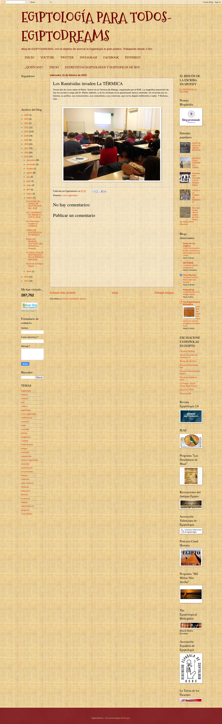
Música (24, 475)
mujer (23, 425)
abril (29, 189)
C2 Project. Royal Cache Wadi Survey (188, 384)
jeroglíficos (26, 437)
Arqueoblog (188, 290)
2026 (26, 115)
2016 (26, 152)
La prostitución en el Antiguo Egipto (191, 293)
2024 (26, 119)
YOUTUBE (47, 57)
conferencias (26, 418)
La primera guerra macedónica (190, 266)
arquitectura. (26, 456)
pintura (24, 433)
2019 (26, 140)
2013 (26, 281)
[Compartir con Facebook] (102, 191)
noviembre (31, 164)
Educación (25, 491)
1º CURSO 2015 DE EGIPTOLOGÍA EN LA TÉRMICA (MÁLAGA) (34, 256)
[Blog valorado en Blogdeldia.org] (29, 305)
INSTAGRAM (88, 57)
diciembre (31, 160)
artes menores (27, 483)
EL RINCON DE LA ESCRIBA (188, 90)
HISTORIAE (188, 263)
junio (29, 181)
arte (22, 402)
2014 (26, 277)
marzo (30, 194)
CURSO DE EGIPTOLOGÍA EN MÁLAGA (34, 232)
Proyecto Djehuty (187, 351)
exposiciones (27, 468)
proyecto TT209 (186, 390)
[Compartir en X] (99, 191)
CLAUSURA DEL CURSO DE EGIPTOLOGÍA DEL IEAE (34, 204)
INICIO (29, 57)
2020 (26, 136)
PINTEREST (133, 57)
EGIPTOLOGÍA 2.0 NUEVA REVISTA (196, 146)
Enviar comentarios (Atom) (74, 299)
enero (29, 271)
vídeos (24, 406)
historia (24, 395)
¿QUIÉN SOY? (34, 67)
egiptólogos (26, 410)
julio (29, 177)
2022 (26, 127)
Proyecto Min (185, 393)
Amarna (24, 398)
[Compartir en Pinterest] (105, 191)
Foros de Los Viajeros (189, 244)
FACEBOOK (111, 57)
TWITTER (67, 57)
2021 (26, 131)
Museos (24, 494)
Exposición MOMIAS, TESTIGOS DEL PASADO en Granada (34, 244)
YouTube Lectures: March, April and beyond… (190, 279)
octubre (30, 168)
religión (24, 448)
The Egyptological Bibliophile (191, 303)
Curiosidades (26, 514)
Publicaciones (27, 444)
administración (27, 506)
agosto (30, 173)
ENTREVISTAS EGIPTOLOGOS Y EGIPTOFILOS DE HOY (102, 67)
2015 (26, 157)
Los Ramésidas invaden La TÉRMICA (33, 223)
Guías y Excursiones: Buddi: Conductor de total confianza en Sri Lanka (191, 251)
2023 (26, 123)
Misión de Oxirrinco (188, 361)
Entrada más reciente (63, 292)
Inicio (115, 292)
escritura (25, 421)
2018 (26, 144)
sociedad (25, 429)
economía (25, 498)
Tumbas (24, 441)
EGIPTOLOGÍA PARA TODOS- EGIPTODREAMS (96, 27)
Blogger (126, 718)
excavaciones (27, 472)
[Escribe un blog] (96, 191)
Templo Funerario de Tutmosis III (189, 356)
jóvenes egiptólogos (30, 460)
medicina (25, 479)
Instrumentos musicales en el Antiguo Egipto (196, 179)
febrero (30, 198)
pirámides (25, 464)
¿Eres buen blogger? (28, 311)
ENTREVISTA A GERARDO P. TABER (196, 163)
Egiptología (26, 391)
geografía (25, 510)
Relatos (24, 502)
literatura (25, 487)
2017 (26, 148)
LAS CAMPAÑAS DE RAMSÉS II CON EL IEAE (34, 214)
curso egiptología (70, 195)
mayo (29, 185)
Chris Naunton (189, 275)
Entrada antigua (164, 292)
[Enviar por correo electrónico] (93, 191)
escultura (25, 452)
